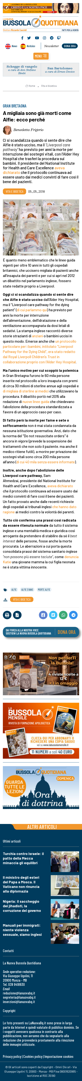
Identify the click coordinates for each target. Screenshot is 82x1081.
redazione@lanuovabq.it (19, 993)
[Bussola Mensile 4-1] (41, 674)
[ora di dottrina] (41, 787)
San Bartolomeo (59, 68)
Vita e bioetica (49, 85)
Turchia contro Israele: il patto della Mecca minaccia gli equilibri (23, 858)
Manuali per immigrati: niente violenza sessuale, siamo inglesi (22, 930)
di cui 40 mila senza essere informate (45, 462)
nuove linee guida (36, 401)
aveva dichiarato (60, 486)
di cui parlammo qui (32, 310)
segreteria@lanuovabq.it (19, 997)
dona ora (70, 46)
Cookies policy (32, 1056)
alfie (14, 589)
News (14, 46)
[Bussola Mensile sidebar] (41, 731)
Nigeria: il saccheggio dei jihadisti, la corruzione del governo (22, 906)
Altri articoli (42, 826)
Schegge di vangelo (22, 66)
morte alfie (44, 589)
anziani (37, 336)
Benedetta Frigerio (28, 129)
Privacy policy (12, 1056)
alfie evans (27, 589)
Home (32, 85)
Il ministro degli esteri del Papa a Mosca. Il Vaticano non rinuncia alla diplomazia (21, 884)
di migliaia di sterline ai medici (26, 391)
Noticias (31, 46)
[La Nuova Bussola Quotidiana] (41, 23)
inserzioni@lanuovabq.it (19, 1001)
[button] (41, 56)
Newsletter (51, 46)
